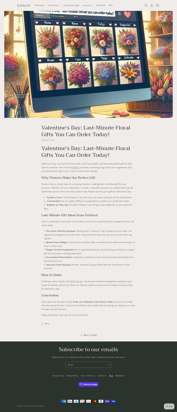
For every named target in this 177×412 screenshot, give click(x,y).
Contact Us (102, 376)
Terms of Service (88, 376)
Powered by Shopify (36, 406)
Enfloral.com (76, 281)
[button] (54, 5)
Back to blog (90, 335)
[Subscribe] (109, 365)
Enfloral (75, 167)
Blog (111, 376)
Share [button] (46, 324)
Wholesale (119, 376)
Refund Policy (72, 376)
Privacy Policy (58, 376)
